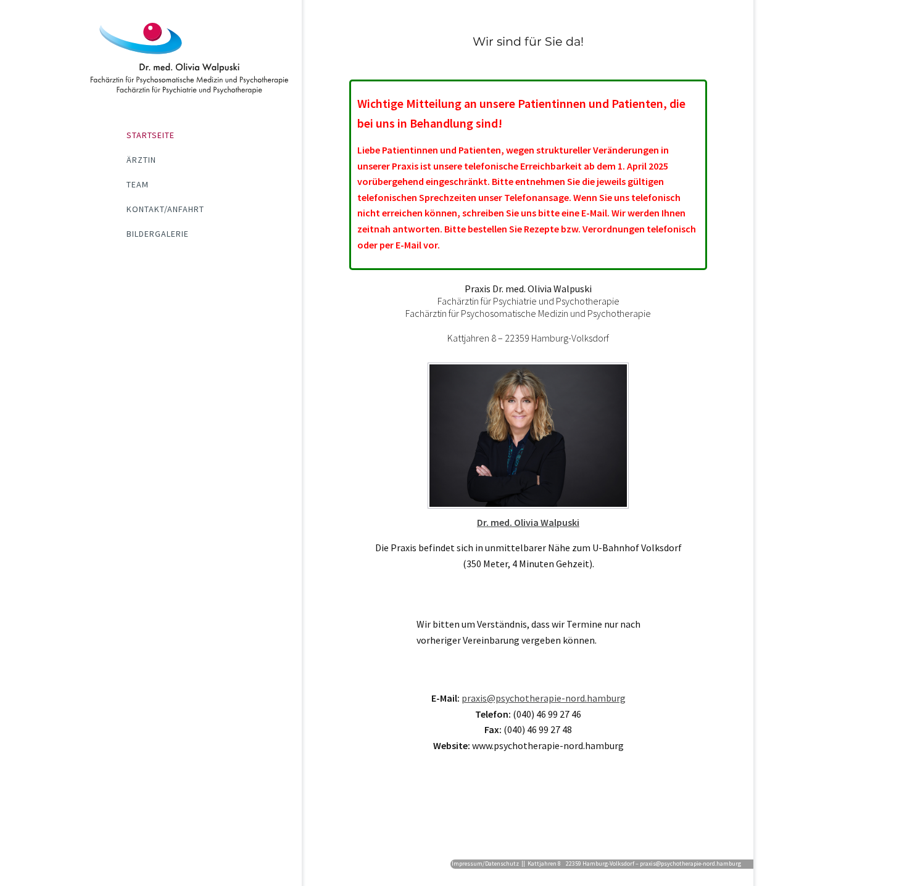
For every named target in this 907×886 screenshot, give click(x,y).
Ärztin (141, 159)
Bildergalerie (157, 233)
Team (137, 184)
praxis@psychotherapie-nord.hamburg (544, 698)
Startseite (150, 135)
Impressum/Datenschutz (485, 863)
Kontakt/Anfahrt (165, 209)
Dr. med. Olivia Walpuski (528, 522)
